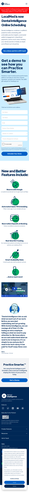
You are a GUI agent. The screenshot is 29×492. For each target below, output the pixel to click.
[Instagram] (3, 408)
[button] (26, 4)
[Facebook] (22, 408)
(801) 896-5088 (5, 446)
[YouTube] (17, 408)
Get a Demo (14, 380)
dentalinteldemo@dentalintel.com (10, 448)
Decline (14, 486)
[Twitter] (7, 408)
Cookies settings (14, 478)
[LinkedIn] (12, 408)
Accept (14, 482)
